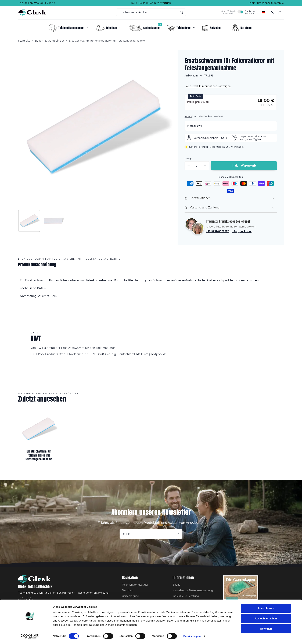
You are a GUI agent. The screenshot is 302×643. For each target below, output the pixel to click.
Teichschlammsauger (135, 584)
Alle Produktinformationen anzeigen (208, 86)
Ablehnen (266, 628)
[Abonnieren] (178, 534)
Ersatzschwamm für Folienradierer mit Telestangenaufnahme (107, 40)
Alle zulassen (266, 608)
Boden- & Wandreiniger (49, 40)
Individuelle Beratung (186, 596)
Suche (176, 584)
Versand (188, 116)
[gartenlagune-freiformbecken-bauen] (240, 593)
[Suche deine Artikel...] (181, 12)
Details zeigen (192, 636)
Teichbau (127, 590)
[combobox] (151, 12)
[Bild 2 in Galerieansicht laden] (53, 221)
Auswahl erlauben (266, 618)
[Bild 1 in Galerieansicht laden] (29, 221)
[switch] (108, 636)
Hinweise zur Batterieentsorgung (193, 590)
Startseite (24, 40)
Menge (188, 158)
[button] (280, 12)
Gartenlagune (130, 596)
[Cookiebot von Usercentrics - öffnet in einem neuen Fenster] (29, 636)
